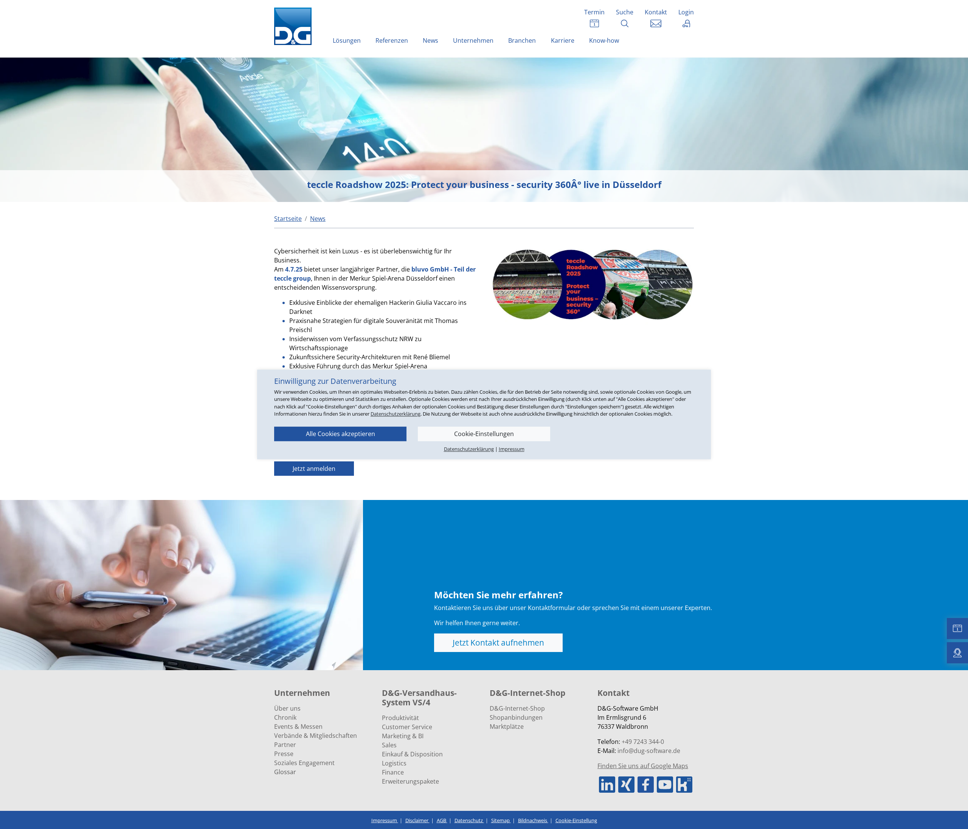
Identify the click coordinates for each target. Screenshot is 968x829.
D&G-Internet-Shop (517, 708)
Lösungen (347, 40)
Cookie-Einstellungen (484, 434)
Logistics (394, 763)
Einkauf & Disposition (412, 754)
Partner (285, 745)
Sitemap (501, 820)
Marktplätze (507, 726)
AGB (442, 820)
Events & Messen (298, 726)
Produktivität (400, 718)
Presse (283, 754)
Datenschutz (469, 820)
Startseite (288, 218)
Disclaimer (417, 820)
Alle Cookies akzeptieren (340, 434)
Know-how (604, 40)
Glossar (285, 772)
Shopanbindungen (516, 717)
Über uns (287, 708)
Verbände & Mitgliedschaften (315, 735)
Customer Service (407, 727)
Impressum (384, 820)
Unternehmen (473, 40)
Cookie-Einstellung (576, 820)
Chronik (285, 717)
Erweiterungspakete (410, 781)
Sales (389, 745)
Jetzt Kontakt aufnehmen (498, 642)
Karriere (562, 40)
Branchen (522, 40)
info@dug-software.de (648, 751)
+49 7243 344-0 (643, 741)
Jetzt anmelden (314, 468)
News (430, 40)
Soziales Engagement (304, 763)
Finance (393, 772)
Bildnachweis (533, 820)
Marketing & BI (403, 736)
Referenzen (391, 40)
